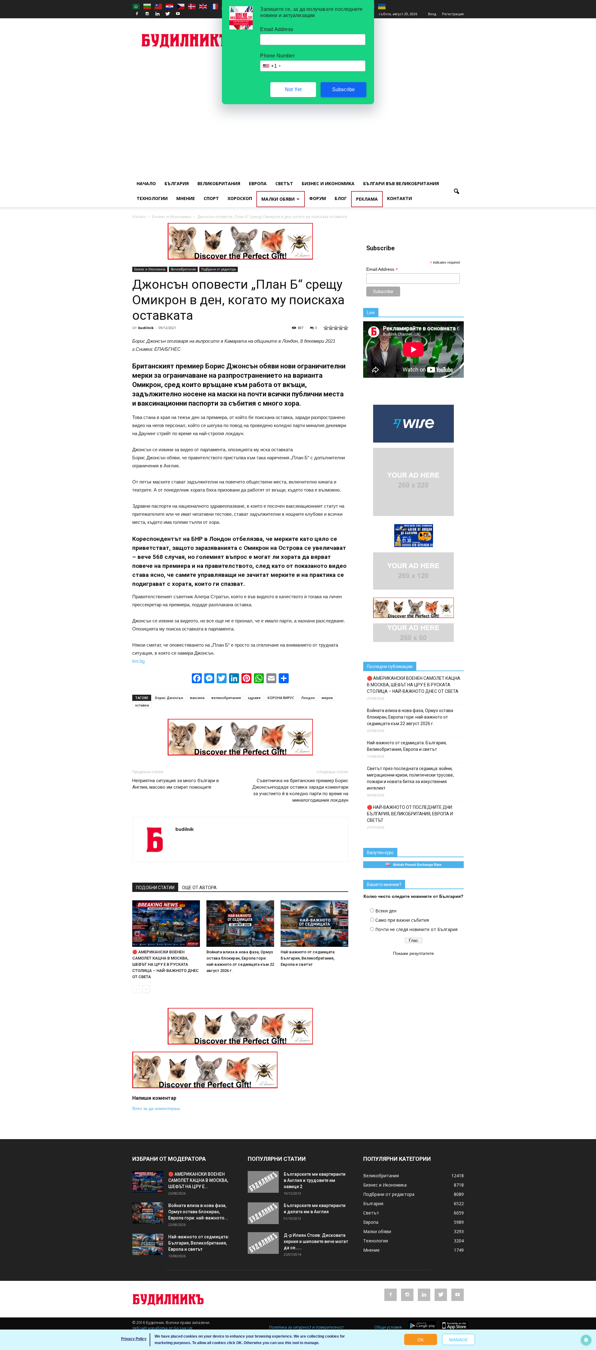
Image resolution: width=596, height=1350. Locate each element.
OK (421, 1339)
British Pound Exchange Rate (416, 865)
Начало (146, 183)
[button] (456, 191)
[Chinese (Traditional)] (159, 6)
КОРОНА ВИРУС (281, 697)
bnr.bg (138, 661)
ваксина (197, 697)
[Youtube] (178, 14)
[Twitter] (167, 14)
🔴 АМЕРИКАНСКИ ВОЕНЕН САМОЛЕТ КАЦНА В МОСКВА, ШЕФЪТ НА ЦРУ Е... (198, 1180)
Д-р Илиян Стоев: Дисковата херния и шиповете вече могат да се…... (316, 1241)
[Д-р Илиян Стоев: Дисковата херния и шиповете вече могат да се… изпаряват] (263, 1243)
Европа (258, 183)
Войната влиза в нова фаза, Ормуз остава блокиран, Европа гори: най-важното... (198, 1211)
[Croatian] (170, 6)
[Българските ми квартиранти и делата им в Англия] (263, 1213)
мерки (327, 697)
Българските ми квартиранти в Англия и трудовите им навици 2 (314, 1180)
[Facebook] (137, 14)
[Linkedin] (157, 14)
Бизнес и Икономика (328, 183)
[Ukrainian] (382, 6)
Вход (432, 13)
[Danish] (192, 6)
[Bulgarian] (147, 6)
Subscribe (343, 89)
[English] (203, 6)
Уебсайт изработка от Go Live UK (162, 1328)
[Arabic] (136, 6)
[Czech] (181, 6)
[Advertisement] (298, 104)
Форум (317, 198)
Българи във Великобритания (401, 183)
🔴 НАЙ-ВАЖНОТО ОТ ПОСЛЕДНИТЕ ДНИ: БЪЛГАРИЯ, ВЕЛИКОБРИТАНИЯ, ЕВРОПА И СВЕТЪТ (410, 814)
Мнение (185, 198)
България (177, 183)
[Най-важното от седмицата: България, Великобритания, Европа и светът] (314, 923)
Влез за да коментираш (156, 1108)
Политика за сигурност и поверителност (306, 1327)
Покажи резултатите (413, 953)
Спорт (211, 198)
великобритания (226, 697)
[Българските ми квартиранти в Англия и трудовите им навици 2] (263, 1182)
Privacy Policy (134, 1339)
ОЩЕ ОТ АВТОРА (199, 887)
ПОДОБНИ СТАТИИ (155, 887)
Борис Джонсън (169, 697)
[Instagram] (147, 14)
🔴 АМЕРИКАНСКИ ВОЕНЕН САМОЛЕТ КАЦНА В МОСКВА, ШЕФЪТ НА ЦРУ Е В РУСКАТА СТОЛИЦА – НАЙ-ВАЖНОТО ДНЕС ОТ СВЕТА (165, 964)
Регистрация (453, 13)
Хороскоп (240, 198)
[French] (214, 6)
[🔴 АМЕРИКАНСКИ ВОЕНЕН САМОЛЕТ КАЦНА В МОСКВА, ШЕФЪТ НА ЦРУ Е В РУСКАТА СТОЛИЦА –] (166, 923)
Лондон (308, 697)
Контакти (399, 198)
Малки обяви (278, 199)
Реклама (367, 199)
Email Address (382, 269)
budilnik (146, 327)
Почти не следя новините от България (416, 929)
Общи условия (388, 1327)
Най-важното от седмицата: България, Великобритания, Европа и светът (308, 958)
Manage (458, 1339)
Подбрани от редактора (218, 269)
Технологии (152, 198)
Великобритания (218, 183)
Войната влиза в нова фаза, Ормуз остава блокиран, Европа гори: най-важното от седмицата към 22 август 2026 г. (410, 717)
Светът (284, 183)
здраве (254, 697)
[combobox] (271, 66)
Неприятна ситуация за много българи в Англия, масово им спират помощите (175, 784)
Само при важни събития (402, 920)
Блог (341, 198)
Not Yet (293, 89)
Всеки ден (385, 911)
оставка (142, 705)
